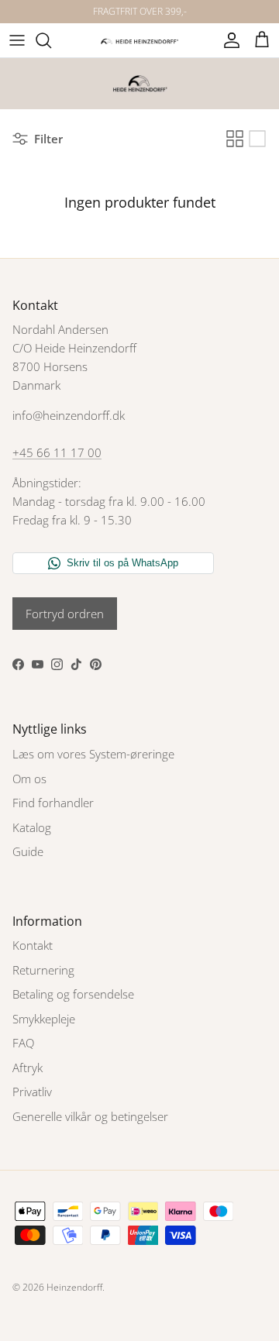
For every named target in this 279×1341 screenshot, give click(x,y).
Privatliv (32, 1091)
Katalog (31, 827)
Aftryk (27, 1067)
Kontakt (32, 945)
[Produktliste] (257, 138)
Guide (27, 851)
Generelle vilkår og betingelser (90, 1116)
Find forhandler (53, 802)
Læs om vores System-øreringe (93, 754)
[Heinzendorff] (139, 40)
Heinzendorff (74, 1287)
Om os (29, 778)
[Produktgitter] (235, 138)
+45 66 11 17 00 (57, 452)
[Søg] (51, 40)
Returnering (43, 970)
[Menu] (17, 40)
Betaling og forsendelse (73, 994)
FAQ (23, 1042)
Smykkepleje (43, 1018)
